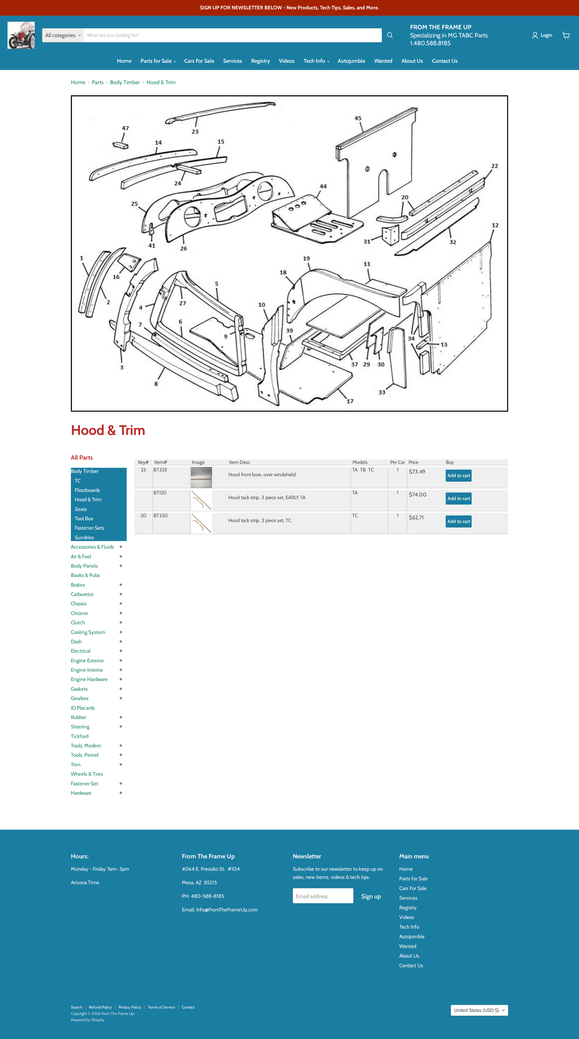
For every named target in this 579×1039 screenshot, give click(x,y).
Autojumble (351, 61)
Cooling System (88, 632)
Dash (76, 641)
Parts (97, 82)
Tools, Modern (86, 746)
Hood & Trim (161, 82)
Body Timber (125, 82)
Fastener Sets (89, 528)
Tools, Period (84, 755)
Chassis (79, 603)
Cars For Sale (199, 61)
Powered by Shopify (87, 1019)
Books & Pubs (85, 575)
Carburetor (82, 594)
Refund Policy (100, 1007)
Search (76, 1007)
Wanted (383, 61)
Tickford (79, 736)
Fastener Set (84, 784)
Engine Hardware (89, 679)
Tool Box (84, 518)
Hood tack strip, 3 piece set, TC (259, 520)
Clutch (78, 622)
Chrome (79, 613)
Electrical (80, 651)
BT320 (160, 515)
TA (355, 470)
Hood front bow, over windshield (262, 474)
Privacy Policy (130, 1007)
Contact (188, 1007)
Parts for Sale (157, 61)
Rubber (78, 717)
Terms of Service (161, 1007)
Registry (260, 61)
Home (124, 61)
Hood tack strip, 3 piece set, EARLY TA (266, 497)
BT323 (160, 470)
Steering (80, 727)
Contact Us (445, 61)
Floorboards (87, 490)
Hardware (81, 793)
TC (78, 481)
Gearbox (80, 698)
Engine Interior (87, 670)
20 (143, 515)
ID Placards (83, 708)
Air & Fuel (81, 556)
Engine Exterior (87, 660)
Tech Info (315, 61)
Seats (81, 509)
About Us (412, 61)
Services (232, 61)
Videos (287, 61)
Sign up (371, 896)
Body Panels (84, 566)
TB (363, 470)
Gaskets (79, 689)
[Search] (390, 35)
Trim (76, 765)
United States (476, 1010)
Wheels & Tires (87, 774)
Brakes (78, 585)
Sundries (84, 537)
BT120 (159, 492)
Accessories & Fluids (92, 547)
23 (143, 470)
